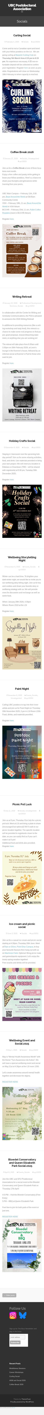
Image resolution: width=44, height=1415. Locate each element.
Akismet (13, 1407)
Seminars (13, 306)
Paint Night (22, 688)
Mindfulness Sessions (17, 1368)
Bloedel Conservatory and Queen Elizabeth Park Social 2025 (22, 1162)
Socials (26, 42)
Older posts (9, 1295)
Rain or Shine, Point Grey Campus (18, 947)
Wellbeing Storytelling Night (22, 559)
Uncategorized (33, 158)
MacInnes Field (11, 953)
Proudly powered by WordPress (22, 1402)
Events (26, 567)
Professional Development (31, 303)
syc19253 (36, 42)
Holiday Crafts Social (22, 440)
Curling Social (22, 35)
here (26, 68)
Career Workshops (16, 1372)
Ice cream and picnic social (22, 925)
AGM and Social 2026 (17, 1380)
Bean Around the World (15, 197)
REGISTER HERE (10, 1082)
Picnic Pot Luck (22, 804)
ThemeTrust (26, 1399)
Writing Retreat (22, 296)
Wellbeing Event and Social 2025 (22, 1042)
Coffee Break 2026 (22, 152)
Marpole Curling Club (24, 55)
